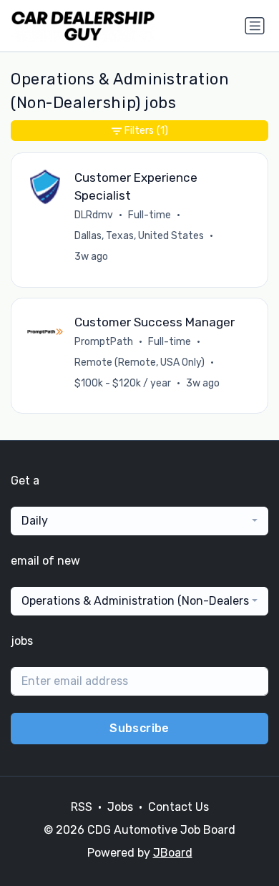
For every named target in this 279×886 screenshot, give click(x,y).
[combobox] (139, 521)
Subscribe (139, 728)
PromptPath (103, 342)
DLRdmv (93, 215)
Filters (146, 131)
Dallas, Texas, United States (139, 236)
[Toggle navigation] (254, 25)
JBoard (172, 853)
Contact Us (178, 807)
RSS (81, 807)
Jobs (120, 807)
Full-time (149, 215)
